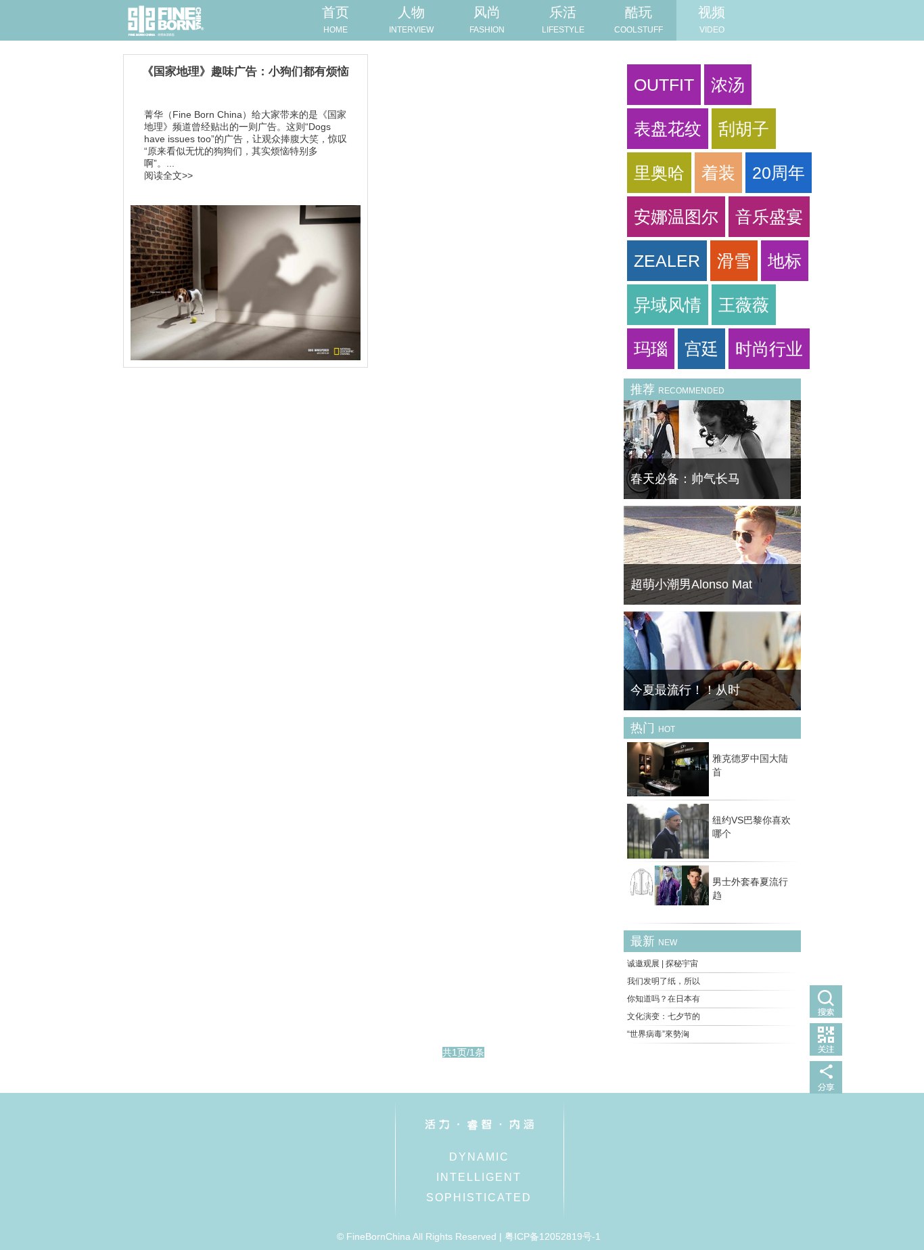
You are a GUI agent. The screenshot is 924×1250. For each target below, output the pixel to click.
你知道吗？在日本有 (663, 999)
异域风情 (667, 304)
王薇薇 (743, 304)
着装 (718, 172)
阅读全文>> (168, 175)
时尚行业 (769, 348)
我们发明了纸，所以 (663, 981)
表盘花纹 (667, 128)
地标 (785, 260)
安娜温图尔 (676, 216)
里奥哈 (659, 172)
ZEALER (667, 260)
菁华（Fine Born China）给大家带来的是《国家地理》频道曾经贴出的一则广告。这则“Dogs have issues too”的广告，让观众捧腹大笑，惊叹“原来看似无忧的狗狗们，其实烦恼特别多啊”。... (245, 139)
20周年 (778, 172)
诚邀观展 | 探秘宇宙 (662, 963)
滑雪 (734, 260)
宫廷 (701, 348)
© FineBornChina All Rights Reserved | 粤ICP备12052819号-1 (469, 1236)
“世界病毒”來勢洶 (658, 1034)
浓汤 (728, 84)
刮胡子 (743, 128)
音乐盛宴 (769, 216)
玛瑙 (651, 348)
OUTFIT (664, 84)
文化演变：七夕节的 (663, 1016)
